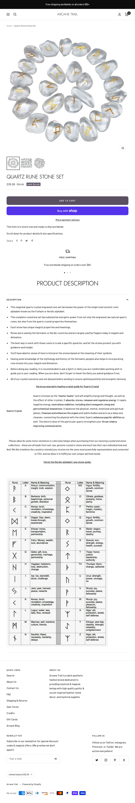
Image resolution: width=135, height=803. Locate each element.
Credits (10, 713)
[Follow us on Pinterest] (114, 760)
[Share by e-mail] (32, 241)
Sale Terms (13, 706)
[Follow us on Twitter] (96, 760)
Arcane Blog (13, 725)
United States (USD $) (19, 774)
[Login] (119, 14)
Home (9, 25)
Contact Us (13, 688)
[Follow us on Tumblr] (123, 760)
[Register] (55, 759)
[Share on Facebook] (17, 241)
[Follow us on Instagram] (105, 760)
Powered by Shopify (31, 784)
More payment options (68, 219)
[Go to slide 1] (64, 272)
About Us (11, 681)
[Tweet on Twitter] (26, 241)
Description (14, 299)
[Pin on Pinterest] (21, 241)
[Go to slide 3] (70, 272)
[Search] (15, 14)
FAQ (9, 694)
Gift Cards (12, 719)
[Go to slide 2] (67, 272)
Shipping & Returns (17, 700)
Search (10, 675)
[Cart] (126, 14)
